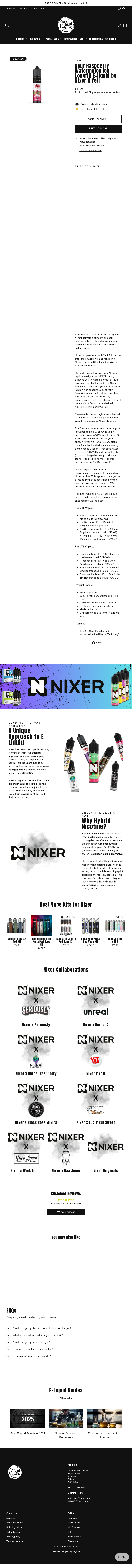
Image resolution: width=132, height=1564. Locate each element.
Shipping (93, 92)
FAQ (42, 8)
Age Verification (14, 1522)
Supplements (96, 39)
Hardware (35, 39)
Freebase (105, 448)
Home (78, 60)
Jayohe (76, 1552)
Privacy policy (13, 1536)
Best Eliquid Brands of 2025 (28, 1433)
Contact (23, 8)
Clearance (110, 39)
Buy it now (98, 128)
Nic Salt (97, 462)
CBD (82, 39)
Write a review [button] (66, 1212)
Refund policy (13, 1532)
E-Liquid (20, 39)
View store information (90, 150)
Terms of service (14, 1541)
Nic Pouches (70, 39)
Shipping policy (14, 1527)
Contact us (11, 1513)
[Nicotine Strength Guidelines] (66, 1418)
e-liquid (90, 393)
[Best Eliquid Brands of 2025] (27, 1418)
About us (10, 1518)
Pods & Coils (53, 39)
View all (66, 1398)
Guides (33, 8)
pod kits (107, 455)
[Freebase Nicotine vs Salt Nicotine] (104, 1418)
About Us (11, 8)
